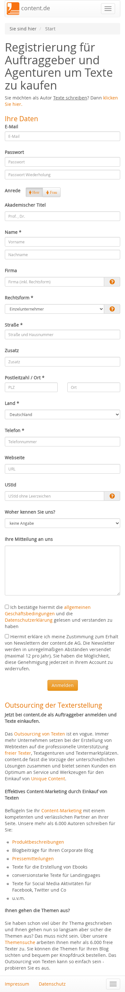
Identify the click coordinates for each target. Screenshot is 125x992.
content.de (35, 8)
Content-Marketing (61, 810)
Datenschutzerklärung (29, 620)
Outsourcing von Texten (39, 734)
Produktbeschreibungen (38, 842)
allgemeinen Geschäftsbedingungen (48, 610)
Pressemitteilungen (33, 858)
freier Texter (18, 753)
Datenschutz (52, 984)
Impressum (17, 984)
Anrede (13, 190)
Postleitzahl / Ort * (25, 377)
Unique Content (48, 778)
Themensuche (20, 942)
